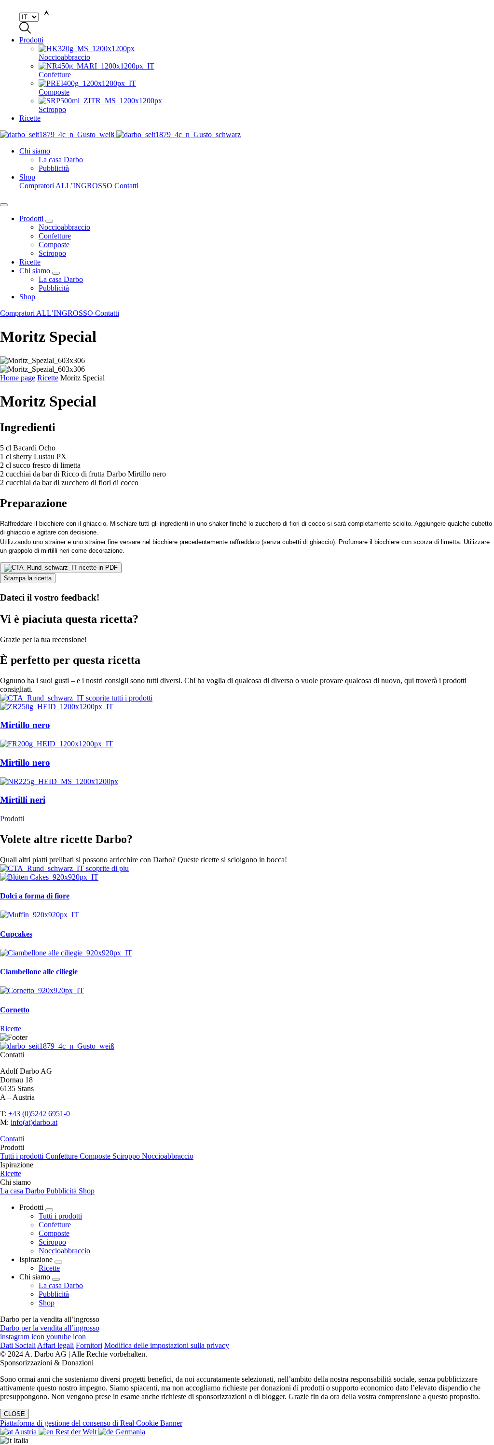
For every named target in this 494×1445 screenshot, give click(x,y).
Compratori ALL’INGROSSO (66, 186)
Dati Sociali (18, 1345)
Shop (27, 177)
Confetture (55, 236)
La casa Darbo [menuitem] (61, 159)
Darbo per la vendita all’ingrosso (49, 1328)
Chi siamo (34, 151)
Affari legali (55, 1345)
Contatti (126, 186)
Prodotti (31, 40)
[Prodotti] (247, 698)
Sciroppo (52, 253)
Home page (17, 378)
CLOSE (14, 1413)
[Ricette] (247, 868)
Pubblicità (54, 288)
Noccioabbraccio (64, 227)
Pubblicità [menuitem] (54, 168)
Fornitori (89, 1345)
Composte (54, 244)
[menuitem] (266, 53)
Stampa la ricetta (28, 578)
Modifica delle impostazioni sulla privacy (166, 1345)
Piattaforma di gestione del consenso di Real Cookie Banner (91, 1423)
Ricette (30, 118)
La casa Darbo (61, 279)
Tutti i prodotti (22, 1156)
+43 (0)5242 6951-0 (39, 1113)
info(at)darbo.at (34, 1122)
